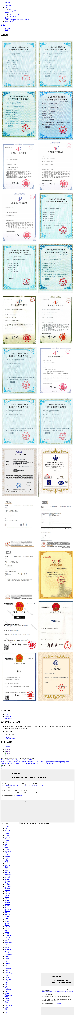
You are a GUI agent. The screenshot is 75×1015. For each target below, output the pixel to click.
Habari (7, 18)
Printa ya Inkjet (13, 16)
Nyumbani (8, 6)
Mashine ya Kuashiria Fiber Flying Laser (25, 762)
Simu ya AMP (28, 760)
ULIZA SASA (5, 746)
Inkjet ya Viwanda (6, 762)
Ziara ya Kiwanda (14, 11)
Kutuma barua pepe (7, 767)
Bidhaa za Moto (6, 760)
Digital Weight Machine (46, 762)
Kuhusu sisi (8, 7)
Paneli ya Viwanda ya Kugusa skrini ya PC (14, 763)
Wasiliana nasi (9, 21)
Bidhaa (7, 13)
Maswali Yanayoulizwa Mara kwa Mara (17, 20)
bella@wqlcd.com (10, 738)
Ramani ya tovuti (17, 760)
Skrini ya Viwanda (14, 14)
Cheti (10, 9)
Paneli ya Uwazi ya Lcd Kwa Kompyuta (40, 763)
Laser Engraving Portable (62, 762)
